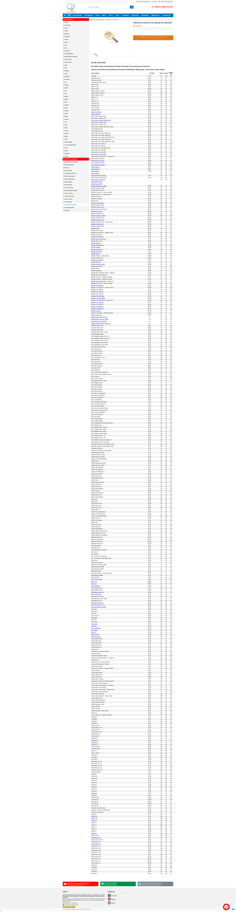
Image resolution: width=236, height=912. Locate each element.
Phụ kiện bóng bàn (69, 207)
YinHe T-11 (94, 818)
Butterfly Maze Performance (98, 239)
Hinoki (66, 116)
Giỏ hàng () (154, 1)
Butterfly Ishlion (95, 228)
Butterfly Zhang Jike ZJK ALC (99, 317)
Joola (65, 73)
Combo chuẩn (68, 170)
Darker (66, 39)
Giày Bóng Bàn (68, 182)
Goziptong (67, 153)
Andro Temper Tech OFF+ (98, 165)
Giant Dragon (67, 62)
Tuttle (65, 125)
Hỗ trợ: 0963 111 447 (164, 7)
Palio (65, 102)
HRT (65, 68)
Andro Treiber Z (95, 173)
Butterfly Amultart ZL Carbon (98, 186)
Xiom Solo (94, 626)
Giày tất (111, 15)
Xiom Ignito (94, 624)
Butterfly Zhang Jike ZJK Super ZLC (101, 323)
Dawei (66, 42)
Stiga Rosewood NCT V (97, 602)
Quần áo (104, 15)
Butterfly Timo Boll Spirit (97, 296)
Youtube (113, 899)
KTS (65, 82)
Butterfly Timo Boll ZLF (97, 308)
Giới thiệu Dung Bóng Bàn (142, 1)
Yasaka (66, 130)
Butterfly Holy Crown (96, 211)
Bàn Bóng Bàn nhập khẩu (71, 162)
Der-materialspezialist (70, 145)
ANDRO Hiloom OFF (96, 181)
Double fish (67, 51)
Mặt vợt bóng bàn (77, 15)
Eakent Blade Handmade (70, 56)
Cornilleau (67, 36)
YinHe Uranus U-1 (96, 837)
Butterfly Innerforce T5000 (98, 215)
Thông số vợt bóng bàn (70, 204)
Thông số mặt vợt (166, 15)
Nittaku (66, 99)
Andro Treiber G (95, 167)
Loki (65, 93)
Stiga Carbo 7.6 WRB (97, 575)
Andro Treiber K (95, 171)
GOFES (66, 85)
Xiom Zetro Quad (95, 636)
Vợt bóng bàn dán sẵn (70, 173)
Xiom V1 (93, 632)
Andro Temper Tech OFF (97, 160)
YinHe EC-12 (94, 740)
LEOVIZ (66, 88)
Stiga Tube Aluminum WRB (98, 607)
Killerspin (66, 76)
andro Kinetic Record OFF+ (98, 179)
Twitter (113, 903)
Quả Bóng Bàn (68, 184)
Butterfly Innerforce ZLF (97, 224)
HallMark (66, 70)
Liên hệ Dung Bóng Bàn (166, 1)
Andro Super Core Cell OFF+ (99, 154)
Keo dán (97, 15)
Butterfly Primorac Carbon (98, 264)
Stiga (65, 108)
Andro (66, 28)
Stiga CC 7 (94, 583)
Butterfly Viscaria (95, 311)
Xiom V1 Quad (95, 634)
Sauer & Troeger (68, 193)
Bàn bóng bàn (125, 15)
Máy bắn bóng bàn (69, 164)
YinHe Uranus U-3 (96, 844)
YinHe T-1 (93, 814)
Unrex (66, 147)
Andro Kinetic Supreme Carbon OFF (100, 120)
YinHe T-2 (93, 820)
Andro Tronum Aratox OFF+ (98, 175)
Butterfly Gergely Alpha (97, 203)
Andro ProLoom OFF (96, 184)
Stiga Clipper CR (95, 586)
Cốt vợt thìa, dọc (68, 187)
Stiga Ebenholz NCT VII (97, 592)
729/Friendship (68, 142)
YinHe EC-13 (94, 742)
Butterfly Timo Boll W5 (97, 302)
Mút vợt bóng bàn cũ (69, 176)
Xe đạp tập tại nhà (69, 196)
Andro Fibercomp (95, 114)
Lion (65, 90)
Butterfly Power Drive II (97, 260)
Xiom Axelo (94, 617)
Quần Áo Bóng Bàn (69, 179)
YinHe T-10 (94, 816)
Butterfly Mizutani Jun (97, 249)
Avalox (66, 31)
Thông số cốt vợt (155, 15)
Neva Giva (67, 210)
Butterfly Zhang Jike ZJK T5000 (99, 319)
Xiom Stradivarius (96, 628)
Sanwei (66, 110)
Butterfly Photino (95, 253)
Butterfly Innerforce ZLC (97, 220)
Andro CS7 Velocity (96, 112)
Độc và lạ (66, 167)
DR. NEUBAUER (68, 53)
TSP (65, 122)
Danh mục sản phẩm (71, 159)
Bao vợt (117, 15)
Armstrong (67, 25)
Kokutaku (67, 79)
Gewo (65, 65)
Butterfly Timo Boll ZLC (97, 306)
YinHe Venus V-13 (96, 850)
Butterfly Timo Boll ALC (97, 285)
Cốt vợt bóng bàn (88, 15)
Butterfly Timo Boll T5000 (98, 298)
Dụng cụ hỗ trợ (68, 199)
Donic (65, 48)
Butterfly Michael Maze (97, 245)
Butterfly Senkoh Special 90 (98, 281)
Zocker (66, 156)
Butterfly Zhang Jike (96, 315)
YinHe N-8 (94, 793)
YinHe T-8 (93, 833)
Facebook (114, 895)
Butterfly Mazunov (96, 243)
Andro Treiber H (95, 169)
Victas (66, 139)
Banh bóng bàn (144, 15)
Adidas (66, 22)
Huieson (66, 119)
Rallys (66, 136)
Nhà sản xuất (69, 19)
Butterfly (66, 33)
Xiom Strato (94, 630)
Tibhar (66, 113)
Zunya (66, 150)
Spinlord (66, 105)
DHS (65, 45)
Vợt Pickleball (68, 202)
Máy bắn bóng (135, 15)
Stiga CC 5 (94, 581)
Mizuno (66, 96)
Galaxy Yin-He (68, 59)
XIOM (65, 127)
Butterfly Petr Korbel (96, 251)
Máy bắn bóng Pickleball (70, 190)
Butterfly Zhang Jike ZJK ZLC (99, 321)
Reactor (66, 133)
